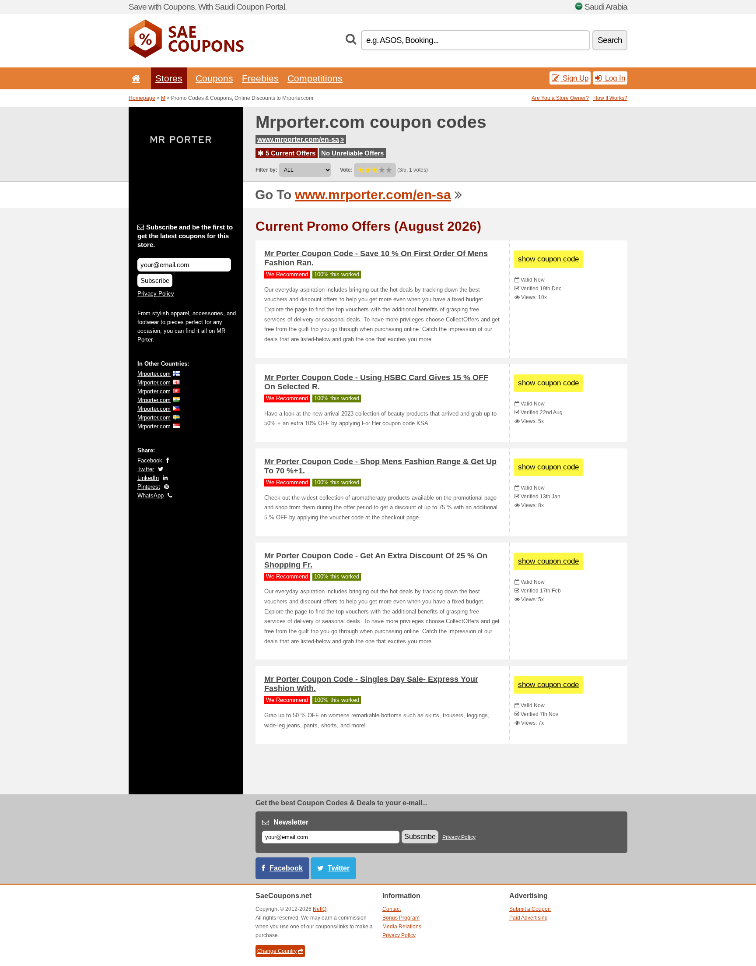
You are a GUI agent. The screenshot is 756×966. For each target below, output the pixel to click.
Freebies (260, 78)
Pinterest (148, 486)
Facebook (149, 460)
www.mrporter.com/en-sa (298, 139)
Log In (614, 78)
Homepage (142, 98)
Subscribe (154, 280)
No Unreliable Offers (352, 153)
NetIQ (319, 909)
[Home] (134, 78)
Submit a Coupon (530, 909)
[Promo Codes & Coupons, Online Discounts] (186, 56)
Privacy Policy (155, 293)
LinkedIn (148, 478)
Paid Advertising (528, 918)
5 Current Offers (289, 153)
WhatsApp (150, 495)
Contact (391, 909)
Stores (168, 78)
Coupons (214, 78)
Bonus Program (401, 918)
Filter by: (266, 170)
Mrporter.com (154, 373)
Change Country (277, 951)
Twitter (145, 469)
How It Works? (610, 98)
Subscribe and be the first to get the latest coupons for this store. (185, 235)
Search (610, 40)
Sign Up (574, 78)
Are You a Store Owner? (560, 98)
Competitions (315, 78)
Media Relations (401, 927)
